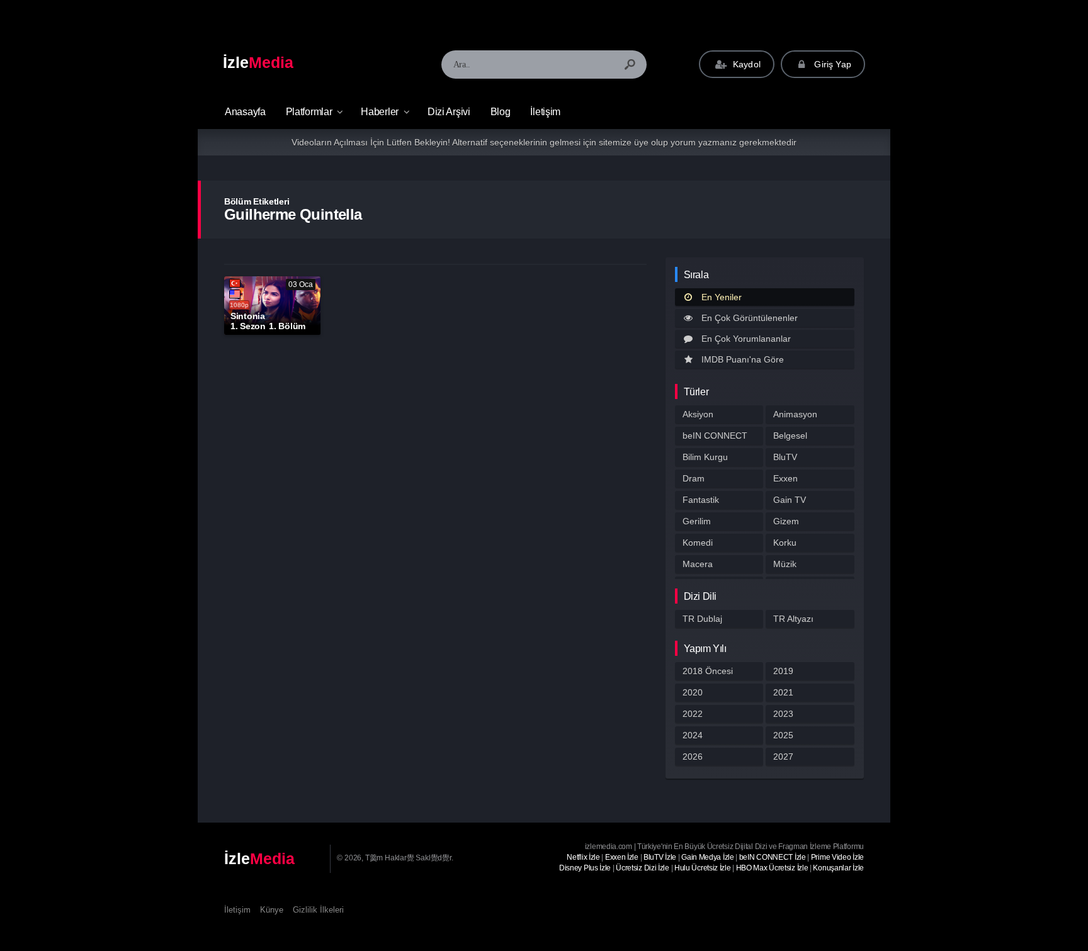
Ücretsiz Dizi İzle (642, 868)
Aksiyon (698, 414)
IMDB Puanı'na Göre (742, 359)
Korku (784, 542)
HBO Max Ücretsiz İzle (772, 868)
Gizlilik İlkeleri (318, 909)
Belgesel (790, 435)
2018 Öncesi (708, 671)
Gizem (786, 521)
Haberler (380, 111)
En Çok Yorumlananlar (746, 339)
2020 (693, 692)
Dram (694, 478)
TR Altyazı (793, 619)
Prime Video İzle (837, 857)
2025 (783, 735)
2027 (783, 756)
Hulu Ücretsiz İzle (702, 868)
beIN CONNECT (715, 435)
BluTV (785, 457)
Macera (698, 564)
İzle (258, 62)
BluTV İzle (659, 857)
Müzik (784, 564)
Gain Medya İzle (707, 857)
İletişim (545, 111)
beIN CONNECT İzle (772, 857)
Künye (271, 909)
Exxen (785, 478)
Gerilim (697, 521)
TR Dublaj (702, 619)
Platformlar (309, 111)
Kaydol (745, 64)
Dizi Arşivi (449, 111)
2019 (783, 671)
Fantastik (701, 500)
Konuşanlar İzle (838, 868)
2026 (693, 756)
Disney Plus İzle (585, 868)
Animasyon (795, 414)
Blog (500, 111)
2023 (783, 714)
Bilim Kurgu (705, 457)
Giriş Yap (831, 64)
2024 (693, 735)
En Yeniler (721, 297)
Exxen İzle (621, 857)
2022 (693, 714)
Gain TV (789, 500)
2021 (783, 692)
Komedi (698, 542)
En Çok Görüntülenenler (749, 318)
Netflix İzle (583, 857)
